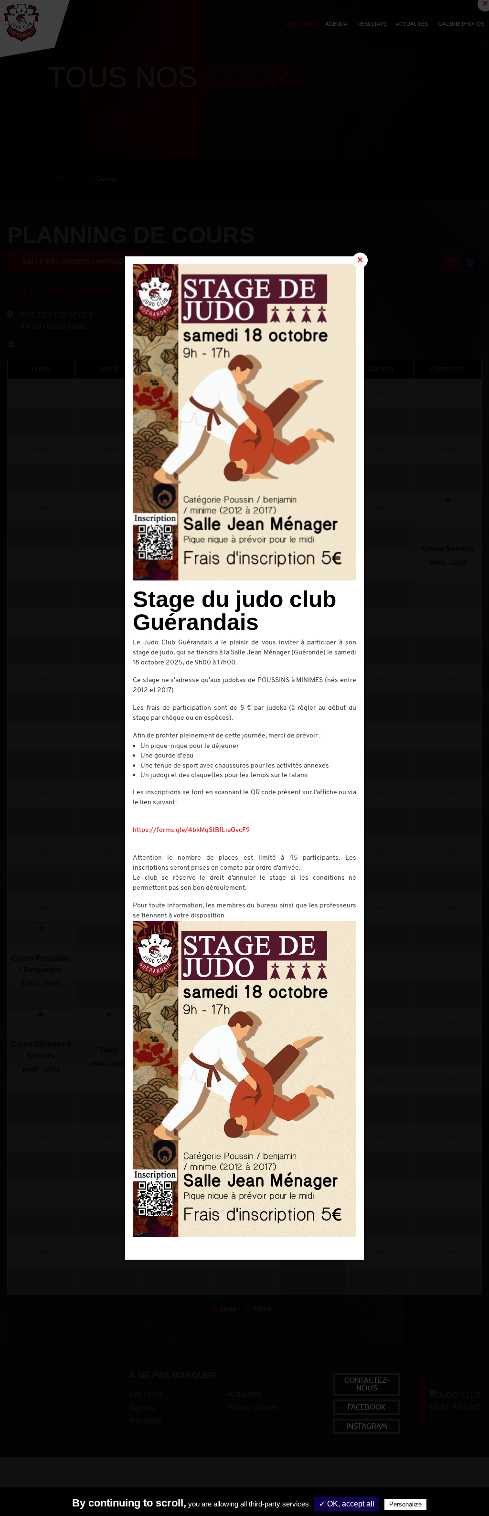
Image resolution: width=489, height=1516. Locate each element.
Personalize (405, 1504)
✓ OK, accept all (346, 1504)
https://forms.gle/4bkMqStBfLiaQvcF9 (191, 830)
